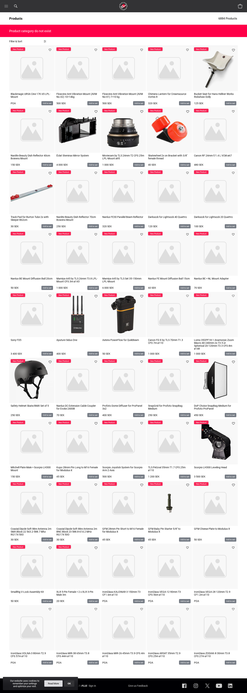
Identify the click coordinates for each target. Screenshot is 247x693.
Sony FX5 (16, 340)
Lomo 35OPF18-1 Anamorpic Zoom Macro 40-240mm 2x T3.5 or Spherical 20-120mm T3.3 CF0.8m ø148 (214, 344)
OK (69, 683)
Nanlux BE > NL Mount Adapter (211, 278)
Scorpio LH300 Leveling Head (210, 467)
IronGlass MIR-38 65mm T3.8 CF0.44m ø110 (72, 655)
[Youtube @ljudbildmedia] (219, 688)
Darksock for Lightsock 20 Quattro (213, 217)
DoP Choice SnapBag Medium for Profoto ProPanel (212, 407)
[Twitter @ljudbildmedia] (207, 688)
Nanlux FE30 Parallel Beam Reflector (122, 217)
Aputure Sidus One (66, 340)
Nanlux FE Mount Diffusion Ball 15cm (169, 278)
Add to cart (47, 103)
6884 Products (228, 18)
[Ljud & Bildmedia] (123, 6)
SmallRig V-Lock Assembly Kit (27, 591)
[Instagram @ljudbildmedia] (196, 688)
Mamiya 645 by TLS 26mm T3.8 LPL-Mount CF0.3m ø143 (77, 280)
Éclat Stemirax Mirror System (72, 155)
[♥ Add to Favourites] (50, 50)
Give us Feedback (138, 685)
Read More (53, 683)
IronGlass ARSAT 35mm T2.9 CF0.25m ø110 (164, 655)
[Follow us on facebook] (184, 688)
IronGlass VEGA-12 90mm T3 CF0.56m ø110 (164, 593)
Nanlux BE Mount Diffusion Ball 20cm (31, 278)
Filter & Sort (15, 41)
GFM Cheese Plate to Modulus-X (212, 528)
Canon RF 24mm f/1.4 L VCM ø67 (213, 155)
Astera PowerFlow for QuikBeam (120, 340)
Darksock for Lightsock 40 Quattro (167, 217)
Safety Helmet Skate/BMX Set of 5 (30, 405)
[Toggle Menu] (6, 6)
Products (15, 18)
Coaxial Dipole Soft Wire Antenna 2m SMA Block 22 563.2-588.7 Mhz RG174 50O (31, 531)
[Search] (20, 6)
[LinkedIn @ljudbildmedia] (230, 688)
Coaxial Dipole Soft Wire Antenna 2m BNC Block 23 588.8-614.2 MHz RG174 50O (76, 531)
